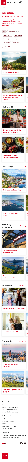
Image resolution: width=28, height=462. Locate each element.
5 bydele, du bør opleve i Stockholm (11, 365)
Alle (4, 31)
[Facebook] (21, 443)
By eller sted (12, 31)
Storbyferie (16, 42)
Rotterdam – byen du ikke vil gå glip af (12, 390)
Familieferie (6, 42)
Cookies (4, 447)
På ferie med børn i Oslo (11, 332)
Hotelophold (6, 46)
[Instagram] (25, 443)
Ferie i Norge (18, 35)
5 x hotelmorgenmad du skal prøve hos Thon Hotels (12, 131)
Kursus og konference (9, 39)
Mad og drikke (7, 35)
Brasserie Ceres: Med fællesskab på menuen (10, 156)
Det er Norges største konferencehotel (10, 251)
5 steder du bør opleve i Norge (10, 214)
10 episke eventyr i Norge (11, 72)
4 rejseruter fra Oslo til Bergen (12, 190)
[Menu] (25, 2)
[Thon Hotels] (3, 2)
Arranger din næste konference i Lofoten (10, 277)
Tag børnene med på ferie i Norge (13, 308)
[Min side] (20, 2)
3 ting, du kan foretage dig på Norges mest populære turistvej (12, 97)
